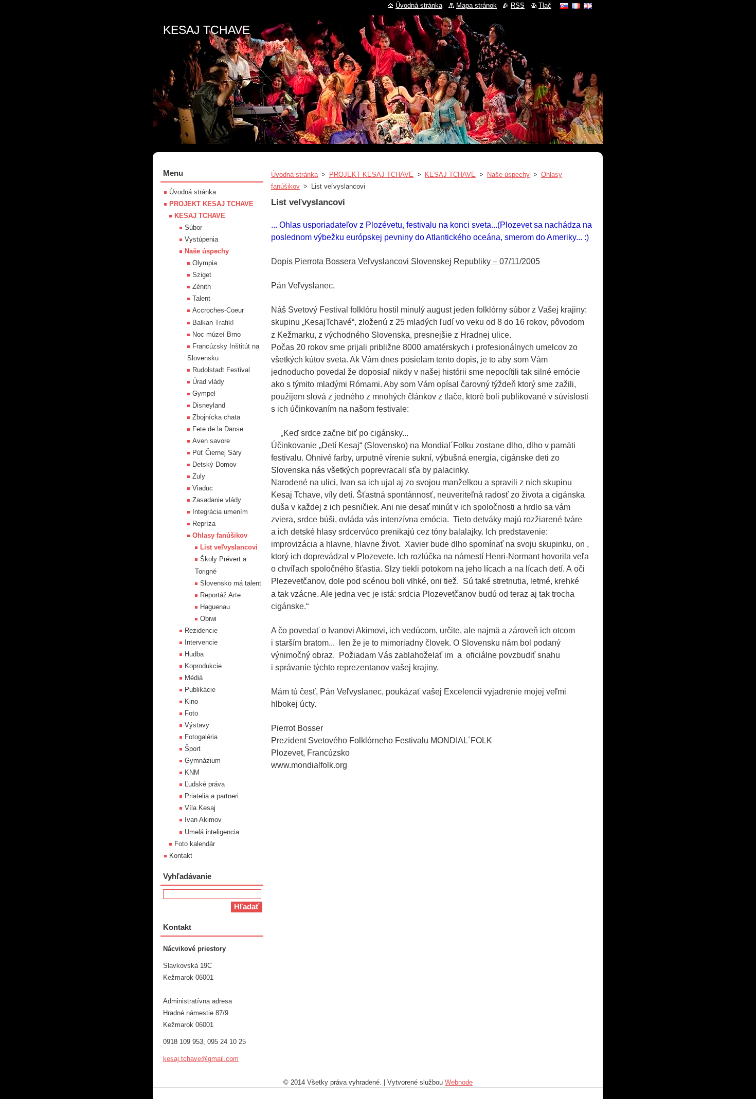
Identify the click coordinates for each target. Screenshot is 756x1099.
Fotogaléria (201, 737)
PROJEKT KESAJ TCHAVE (371, 174)
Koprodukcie (203, 666)
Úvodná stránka (294, 174)
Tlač (544, 5)
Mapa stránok (476, 5)
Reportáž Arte (220, 595)
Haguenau (215, 607)
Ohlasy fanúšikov (219, 535)
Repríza (203, 523)
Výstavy (197, 725)
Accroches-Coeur (218, 310)
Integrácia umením (220, 512)
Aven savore (211, 441)
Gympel (203, 393)
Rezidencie (201, 630)
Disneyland (208, 405)
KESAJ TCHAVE (450, 174)
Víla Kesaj (200, 808)
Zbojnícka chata (216, 417)
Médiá (194, 678)
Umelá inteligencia (212, 832)
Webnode (459, 1082)
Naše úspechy (508, 174)
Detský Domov (214, 464)
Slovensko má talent (230, 583)
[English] (588, 6)
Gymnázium (203, 760)
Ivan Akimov (203, 819)
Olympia (204, 263)
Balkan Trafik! (213, 322)
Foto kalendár (194, 844)
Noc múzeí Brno (216, 334)
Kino (191, 701)
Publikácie (200, 689)
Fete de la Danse (217, 429)
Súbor (193, 227)
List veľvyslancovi (229, 547)
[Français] (576, 6)
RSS (518, 5)
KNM (192, 772)
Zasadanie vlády (216, 500)
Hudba (194, 654)
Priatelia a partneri (212, 796)
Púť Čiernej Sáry (217, 452)
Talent (201, 298)
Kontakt (180, 855)
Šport (193, 749)
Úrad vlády (208, 382)
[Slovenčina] (564, 6)
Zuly (198, 476)
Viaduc (202, 488)
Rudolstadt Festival (221, 370)
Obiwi (208, 618)
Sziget (201, 275)
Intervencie (201, 642)
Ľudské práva (205, 784)
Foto (191, 713)
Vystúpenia (201, 239)
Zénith (201, 286)
